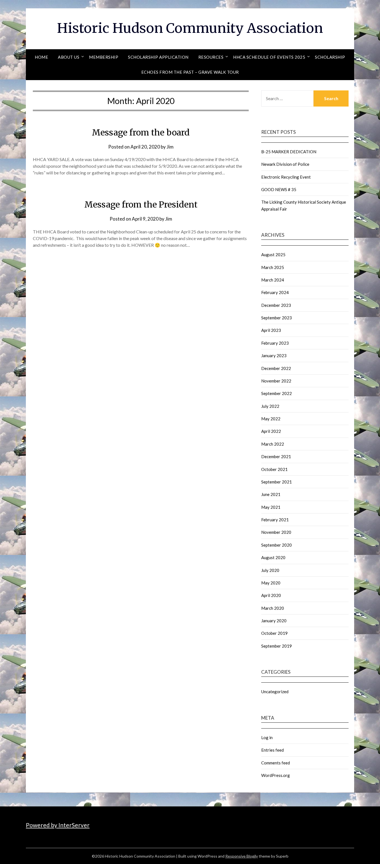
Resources (211, 57)
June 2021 (270, 494)
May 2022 (270, 418)
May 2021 (270, 507)
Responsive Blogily (241, 856)
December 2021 (276, 456)
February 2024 (275, 292)
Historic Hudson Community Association (190, 28)
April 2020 (271, 595)
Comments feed (275, 762)
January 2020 (274, 620)
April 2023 (271, 330)
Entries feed (272, 749)
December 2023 (276, 305)
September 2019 (276, 645)
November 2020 (276, 532)
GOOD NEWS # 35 (278, 189)
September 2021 (276, 481)
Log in (267, 737)
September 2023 (276, 317)
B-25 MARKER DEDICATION (288, 151)
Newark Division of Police (285, 164)
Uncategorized (274, 691)
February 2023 (275, 342)
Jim (170, 147)
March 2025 (272, 267)
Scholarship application (158, 57)
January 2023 (274, 355)
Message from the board (141, 132)
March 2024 (272, 279)
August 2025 (273, 254)
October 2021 (274, 469)
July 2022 (270, 406)
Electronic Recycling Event (286, 176)
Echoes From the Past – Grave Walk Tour (190, 72)
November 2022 (276, 380)
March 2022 (272, 443)
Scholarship (330, 57)
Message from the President (141, 204)
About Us (68, 57)
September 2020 (276, 544)
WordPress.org (275, 775)
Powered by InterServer (58, 824)
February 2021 (275, 519)
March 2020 (272, 608)
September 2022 (276, 393)
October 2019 (274, 633)
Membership (103, 57)
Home (41, 57)
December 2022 (276, 368)
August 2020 (273, 557)
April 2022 (271, 431)
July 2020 (270, 570)
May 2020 (270, 582)
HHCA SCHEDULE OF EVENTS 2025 (269, 57)
